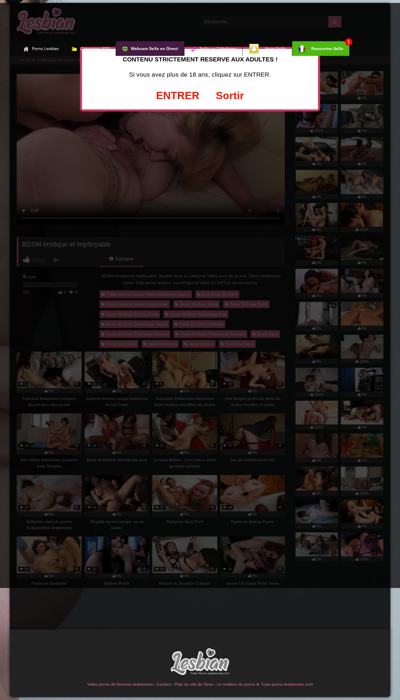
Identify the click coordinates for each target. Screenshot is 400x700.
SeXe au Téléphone (217, 48)
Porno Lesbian (45, 48)
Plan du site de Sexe (194, 684)
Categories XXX (95, 48)
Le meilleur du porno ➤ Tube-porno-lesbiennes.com (265, 684)
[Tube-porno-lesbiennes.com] (200, 662)
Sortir (230, 96)
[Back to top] (381, 682)
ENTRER (177, 96)
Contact (164, 684)
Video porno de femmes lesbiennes (120, 684)
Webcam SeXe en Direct (154, 48)
